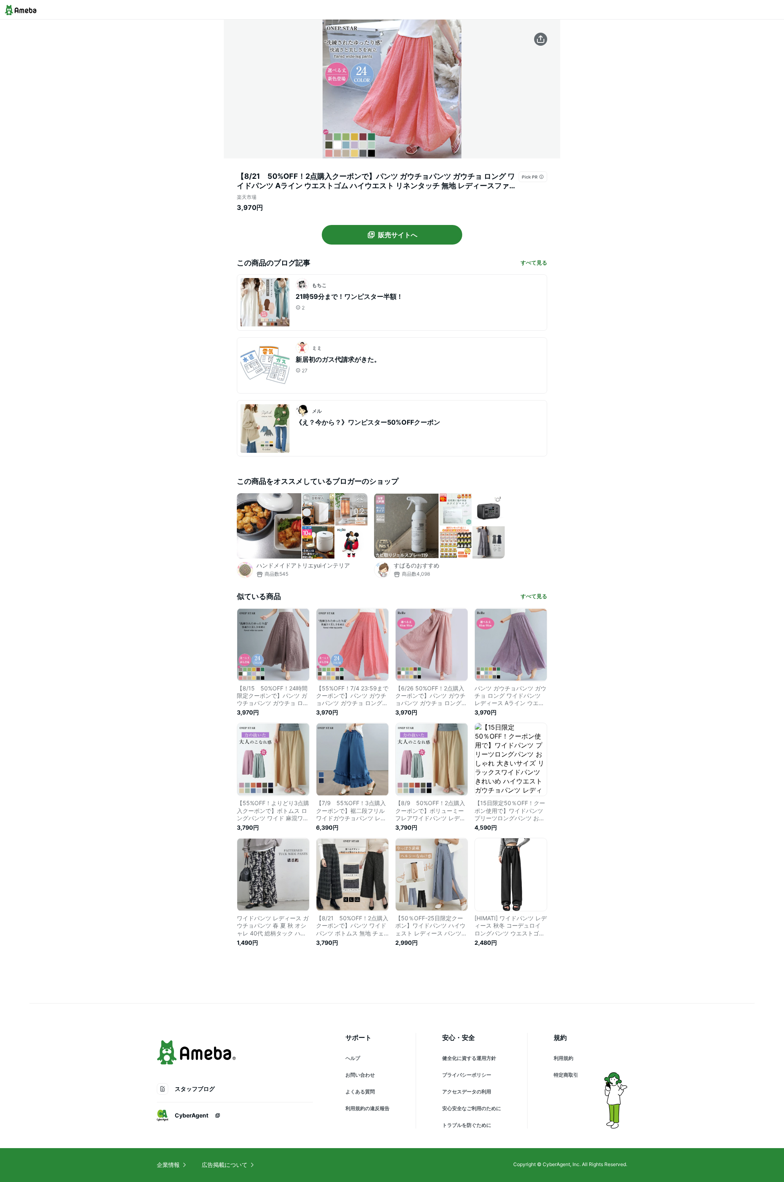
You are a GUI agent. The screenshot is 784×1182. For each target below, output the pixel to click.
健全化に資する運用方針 (469, 1058)
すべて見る (534, 262)
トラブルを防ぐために (466, 1125)
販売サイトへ (397, 235)
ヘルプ (352, 1058)
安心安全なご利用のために (471, 1108)
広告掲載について (224, 1164)
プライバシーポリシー (466, 1075)
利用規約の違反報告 (367, 1108)
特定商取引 (566, 1075)
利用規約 (563, 1058)
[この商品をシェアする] (540, 39)
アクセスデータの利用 (466, 1092)
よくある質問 (360, 1092)
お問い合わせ (360, 1075)
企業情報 (168, 1164)
